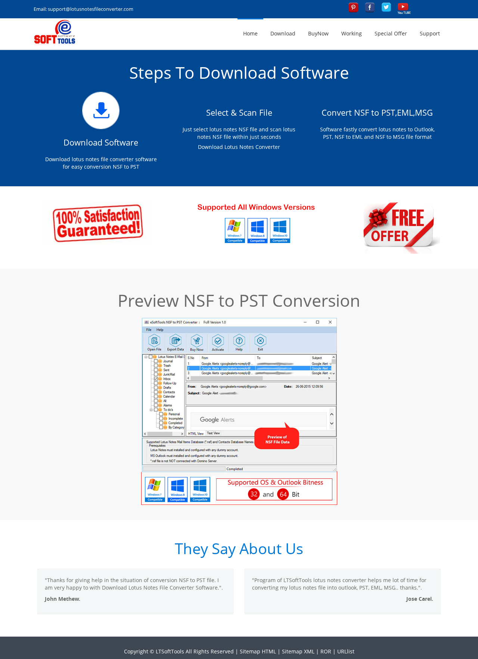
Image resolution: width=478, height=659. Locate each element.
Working (351, 33)
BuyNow (318, 33)
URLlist (345, 651)
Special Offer (391, 33)
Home (250, 33)
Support (430, 33)
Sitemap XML (298, 651)
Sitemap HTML (258, 651)
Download (282, 33)
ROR (325, 651)
